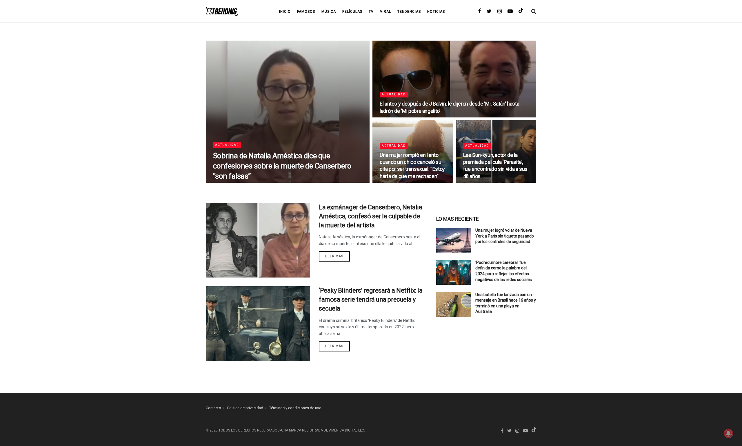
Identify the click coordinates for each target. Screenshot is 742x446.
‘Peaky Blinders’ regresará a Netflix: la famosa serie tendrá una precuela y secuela (370, 299)
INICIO (285, 12)
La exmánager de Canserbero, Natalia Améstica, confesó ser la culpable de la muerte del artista (370, 216)
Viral (385, 12)
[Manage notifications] (728, 433)
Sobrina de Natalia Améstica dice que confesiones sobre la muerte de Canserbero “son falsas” (282, 165)
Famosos (306, 12)
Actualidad (227, 144)
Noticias (436, 12)
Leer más (334, 256)
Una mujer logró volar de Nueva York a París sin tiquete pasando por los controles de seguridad (504, 236)
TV (371, 12)
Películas (352, 12)
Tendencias (409, 12)
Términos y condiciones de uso (295, 408)
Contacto (213, 408)
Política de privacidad (245, 408)
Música (328, 12)
